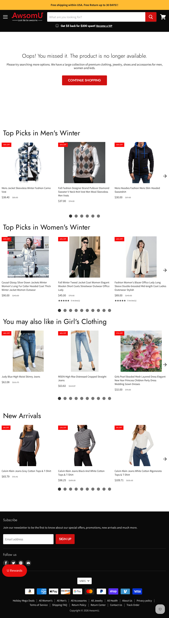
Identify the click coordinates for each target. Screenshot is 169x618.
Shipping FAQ (59, 605)
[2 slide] (76, 216)
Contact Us (116, 605)
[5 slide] (92, 216)
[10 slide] (109, 310)
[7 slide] (92, 310)
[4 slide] (87, 216)
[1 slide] (70, 216)
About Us (127, 600)
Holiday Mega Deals (23, 600)
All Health (112, 600)
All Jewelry (97, 600)
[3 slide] (81, 216)
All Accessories (79, 600)
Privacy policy (144, 600)
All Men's (61, 600)
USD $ (83, 580)
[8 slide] (98, 310)
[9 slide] (104, 310)
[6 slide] (98, 216)
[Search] (150, 17)
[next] (165, 176)
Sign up (65, 539)
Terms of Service (39, 605)
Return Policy (79, 605)
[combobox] (96, 17)
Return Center (98, 605)
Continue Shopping (84, 80)
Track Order (133, 605)
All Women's (45, 600)
